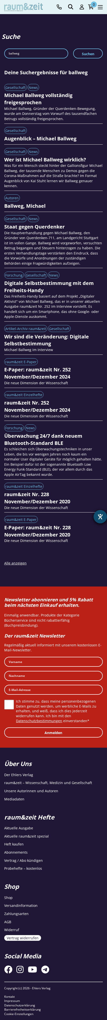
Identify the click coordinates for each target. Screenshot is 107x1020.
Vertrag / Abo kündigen (23, 860)
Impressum (12, 1001)
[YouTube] (32, 969)
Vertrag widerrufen (23, 938)
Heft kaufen (14, 844)
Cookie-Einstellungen (18, 1014)
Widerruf (11, 929)
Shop (8, 897)
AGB (7, 921)
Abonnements (16, 852)
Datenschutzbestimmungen (39, 720)
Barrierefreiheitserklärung (22, 1009)
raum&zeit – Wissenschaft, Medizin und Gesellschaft (48, 782)
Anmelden (53, 732)
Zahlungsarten (16, 913)
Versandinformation (21, 905)
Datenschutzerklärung (19, 1005)
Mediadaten (14, 799)
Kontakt (9, 996)
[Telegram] (45, 969)
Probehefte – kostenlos (23, 868)
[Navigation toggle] (100, 7)
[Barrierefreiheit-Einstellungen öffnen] (100, 516)
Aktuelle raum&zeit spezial (26, 836)
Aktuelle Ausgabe (18, 828)
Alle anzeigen (15, 563)
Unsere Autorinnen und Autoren (31, 791)
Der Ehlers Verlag (18, 774)
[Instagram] (20, 969)
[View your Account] (82, 7)
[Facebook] (8, 969)
